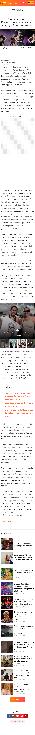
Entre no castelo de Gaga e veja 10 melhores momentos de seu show (19, 413)
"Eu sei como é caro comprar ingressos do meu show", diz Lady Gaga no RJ (17, 396)
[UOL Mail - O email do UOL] (23, 2)
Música (17, 10)
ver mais (16, 699)
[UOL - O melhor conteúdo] (3, 3)
